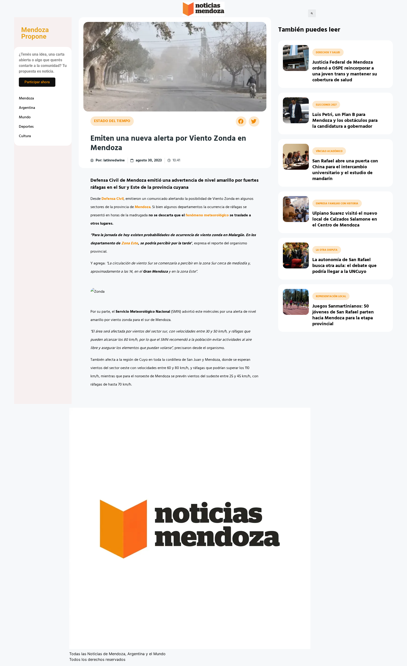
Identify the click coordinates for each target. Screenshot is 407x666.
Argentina (27, 108)
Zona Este (129, 243)
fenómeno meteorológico (207, 215)
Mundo (25, 117)
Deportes (26, 127)
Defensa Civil (113, 199)
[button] (312, 13)
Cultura (25, 136)
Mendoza (26, 98)
